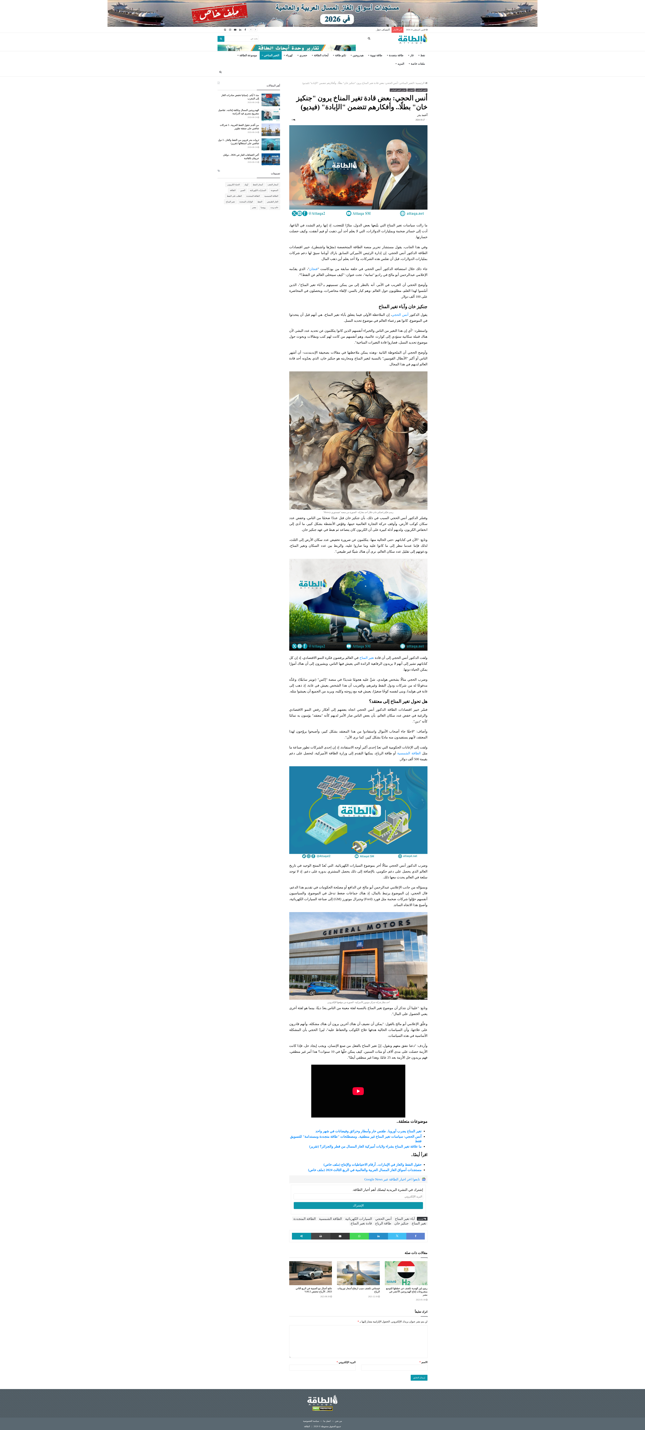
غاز (412, 55)
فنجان (313, 269)
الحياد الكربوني (233, 184)
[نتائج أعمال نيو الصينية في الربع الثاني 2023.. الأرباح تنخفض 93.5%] (310, 1273)
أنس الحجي (401, 315)
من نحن (338, 1421)
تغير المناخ (367, 658)
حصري (303, 55)
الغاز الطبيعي (272, 202)
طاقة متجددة (396, 55)
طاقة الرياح (383, 1223)
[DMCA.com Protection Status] (322, 1409)
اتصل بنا (327, 1421)
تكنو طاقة (340, 55)
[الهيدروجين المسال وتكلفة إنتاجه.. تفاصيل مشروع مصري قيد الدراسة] (271, 115)
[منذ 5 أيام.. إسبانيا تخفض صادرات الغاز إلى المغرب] (271, 100)
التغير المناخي (271, 55)
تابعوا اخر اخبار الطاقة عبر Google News (392, 1179)
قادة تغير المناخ (361, 1223)
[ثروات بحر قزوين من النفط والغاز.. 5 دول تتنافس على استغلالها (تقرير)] (271, 144)
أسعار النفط (258, 184)
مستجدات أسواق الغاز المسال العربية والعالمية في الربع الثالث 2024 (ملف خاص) (365, 1170)
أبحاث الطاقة (321, 55)
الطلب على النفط (234, 196)
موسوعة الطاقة (248, 55)
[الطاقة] (412, 39)
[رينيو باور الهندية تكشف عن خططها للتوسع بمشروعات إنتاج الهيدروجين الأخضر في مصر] (406, 1273)
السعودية (274, 190)
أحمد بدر (422, 115)
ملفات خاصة (418, 63)
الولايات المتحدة (246, 202)
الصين (242, 190)
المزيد (401, 63)
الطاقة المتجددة (304, 1219)
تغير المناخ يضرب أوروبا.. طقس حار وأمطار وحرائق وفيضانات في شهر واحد (368, 1131)
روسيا (263, 207)
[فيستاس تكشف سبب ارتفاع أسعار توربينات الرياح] (358, 1273)
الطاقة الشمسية (409, 753)
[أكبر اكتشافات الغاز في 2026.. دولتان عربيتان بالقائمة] (271, 159)
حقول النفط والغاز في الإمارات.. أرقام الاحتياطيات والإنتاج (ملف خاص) (373, 1164)
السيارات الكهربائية (358, 1219)
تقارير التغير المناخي (398, 90)
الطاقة (232, 190)
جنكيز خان (401, 1223)
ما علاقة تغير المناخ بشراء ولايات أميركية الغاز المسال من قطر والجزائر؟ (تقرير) (365, 1146)
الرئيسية (420, 83)
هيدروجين (358, 55)
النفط (259, 202)
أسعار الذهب (273, 184)
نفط (422, 55)
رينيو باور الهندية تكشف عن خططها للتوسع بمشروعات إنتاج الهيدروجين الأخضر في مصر (406, 1291)
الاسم (423, 1362)
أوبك (246, 184)
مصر (254, 207)
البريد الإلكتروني (346, 1362)
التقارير (411, 90)
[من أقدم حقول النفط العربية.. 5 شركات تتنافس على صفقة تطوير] (271, 130)
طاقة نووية (376, 55)
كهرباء (289, 55)
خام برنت (274, 207)
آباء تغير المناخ (405, 1219)
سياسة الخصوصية (311, 1421)
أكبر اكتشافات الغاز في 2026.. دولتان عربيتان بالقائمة (362, 29)
